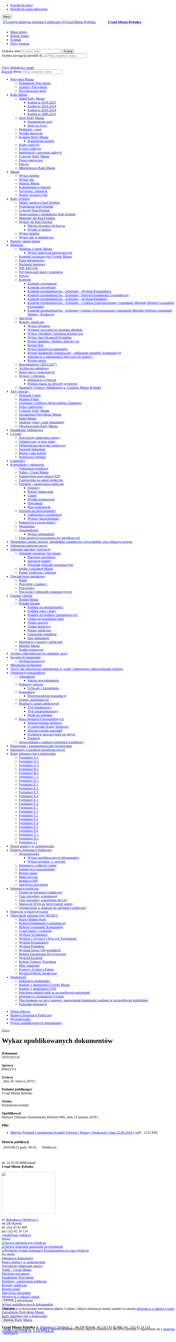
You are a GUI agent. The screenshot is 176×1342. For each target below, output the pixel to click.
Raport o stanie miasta (25, 241)
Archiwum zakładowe (34, 368)
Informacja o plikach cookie (38, 865)
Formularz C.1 (29, 777)
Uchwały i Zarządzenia (43, 688)
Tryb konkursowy (39, 707)
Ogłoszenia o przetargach (44, 515)
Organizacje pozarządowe (28, 673)
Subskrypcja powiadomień (37, 869)
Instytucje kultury (39, 561)
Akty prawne (19, 391)
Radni (23, 580)
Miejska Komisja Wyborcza (46, 226)
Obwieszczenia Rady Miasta (38, 426)
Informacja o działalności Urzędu (41, 996)
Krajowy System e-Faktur (36, 969)
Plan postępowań (39, 507)
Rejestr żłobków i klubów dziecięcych (53, 341)
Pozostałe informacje (33, 1004)
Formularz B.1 (29, 769)
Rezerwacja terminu (32, 457)
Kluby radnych (29, 145)
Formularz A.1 (29, 757)
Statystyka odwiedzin (33, 884)
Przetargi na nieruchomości (37, 511)
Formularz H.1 (29, 838)
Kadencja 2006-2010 (41, 114)
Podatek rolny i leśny (41, 611)
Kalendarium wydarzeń (35, 187)
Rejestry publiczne (31, 322)
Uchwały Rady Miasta (34, 156)
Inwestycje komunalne (25, 657)
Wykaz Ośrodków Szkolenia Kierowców (55, 333)
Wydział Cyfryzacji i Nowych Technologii (47, 938)
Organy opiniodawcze (34, 700)
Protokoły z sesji (30, 129)
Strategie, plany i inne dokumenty (41, 422)
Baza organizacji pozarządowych (41, 719)
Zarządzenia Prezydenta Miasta (40, 414)
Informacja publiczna (24, 888)
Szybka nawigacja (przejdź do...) (24, 55)
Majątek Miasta (29, 646)
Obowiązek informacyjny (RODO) (34, 915)
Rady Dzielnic (20, 199)
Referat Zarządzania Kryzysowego (42, 954)
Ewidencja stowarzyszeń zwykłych (51, 734)
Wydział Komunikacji (34, 942)
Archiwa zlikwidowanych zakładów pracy (39, 653)
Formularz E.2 (28, 788)
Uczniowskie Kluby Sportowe (48, 726)
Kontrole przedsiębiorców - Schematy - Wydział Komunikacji (69, 291)
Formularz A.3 (29, 765)
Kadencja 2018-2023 (41, 102)
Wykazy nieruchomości (43, 518)
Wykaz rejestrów (38, 326)
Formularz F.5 (28, 827)
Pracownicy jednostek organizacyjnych (45, 592)
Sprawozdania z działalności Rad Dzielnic (47, 214)
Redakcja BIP (28, 881)
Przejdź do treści (21, 5)
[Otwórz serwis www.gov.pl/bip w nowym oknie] (32, 22)
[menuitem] (92, 85)
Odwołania (34, 503)
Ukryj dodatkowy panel (18, 67)
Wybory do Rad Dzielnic (36, 222)
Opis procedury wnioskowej (38, 896)
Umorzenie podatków (42, 634)
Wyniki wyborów (39, 229)
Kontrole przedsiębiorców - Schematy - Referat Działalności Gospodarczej (78, 295)
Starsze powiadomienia (43, 680)
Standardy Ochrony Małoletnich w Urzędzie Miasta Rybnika (60, 387)
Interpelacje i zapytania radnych (40, 152)
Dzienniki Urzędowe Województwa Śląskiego (50, 403)
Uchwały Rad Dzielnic (34, 210)
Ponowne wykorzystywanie (29, 911)
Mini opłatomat (29, 965)
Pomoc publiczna (39, 630)
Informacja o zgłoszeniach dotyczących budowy (60, 357)
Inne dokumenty (38, 638)
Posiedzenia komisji (40, 141)
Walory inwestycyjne (33, 195)
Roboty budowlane (40, 491)
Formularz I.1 (28, 842)
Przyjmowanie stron (32, 91)
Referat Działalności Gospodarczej (42, 923)
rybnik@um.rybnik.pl (16, 1235)
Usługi (31, 495)
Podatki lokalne (29, 603)
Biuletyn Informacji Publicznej (31, 850)
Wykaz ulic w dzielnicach (36, 237)
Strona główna (20, 1011)
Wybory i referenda (32, 376)
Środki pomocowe (31, 649)
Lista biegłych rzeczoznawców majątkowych (49, 538)
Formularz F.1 (28, 811)
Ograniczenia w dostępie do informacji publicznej (52, 908)
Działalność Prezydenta (35, 83)
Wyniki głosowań (31, 133)
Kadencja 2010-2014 (41, 110)
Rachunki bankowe (32, 264)
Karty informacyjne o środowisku (33, 753)
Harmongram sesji (39, 122)
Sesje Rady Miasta (31, 118)
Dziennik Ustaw (30, 395)
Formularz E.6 (28, 804)
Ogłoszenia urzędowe (33, 468)
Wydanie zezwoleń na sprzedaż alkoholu (55, 330)
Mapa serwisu (28, 877)
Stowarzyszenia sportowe (44, 723)
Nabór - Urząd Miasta (34, 472)
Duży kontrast (19, 43)
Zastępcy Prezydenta (33, 87)
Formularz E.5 (28, 800)
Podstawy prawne (31, 684)
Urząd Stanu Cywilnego (35, 931)
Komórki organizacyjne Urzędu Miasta (45, 256)
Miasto (15, 172)
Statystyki (25, 318)
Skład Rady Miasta (32, 98)
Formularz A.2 (29, 761)
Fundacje (33, 738)
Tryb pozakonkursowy (42, 711)
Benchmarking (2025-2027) (38, 364)
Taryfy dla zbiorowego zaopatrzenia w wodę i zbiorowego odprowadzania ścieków (66, 669)
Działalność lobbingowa (26, 430)
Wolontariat (27, 526)
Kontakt (15, 40)
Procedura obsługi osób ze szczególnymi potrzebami (54, 992)
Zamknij (8, 1299)
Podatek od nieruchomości (45, 607)
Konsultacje (27, 692)
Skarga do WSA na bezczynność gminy (46, 904)
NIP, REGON (28, 268)
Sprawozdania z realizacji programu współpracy (51, 742)
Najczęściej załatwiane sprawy (39, 437)
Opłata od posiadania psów (45, 619)
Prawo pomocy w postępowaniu (32, 846)
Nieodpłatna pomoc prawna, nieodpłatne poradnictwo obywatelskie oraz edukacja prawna (71, 542)
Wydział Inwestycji (32, 661)
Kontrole (25, 280)
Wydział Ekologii (30, 958)
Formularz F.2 (28, 815)
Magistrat (16, 245)
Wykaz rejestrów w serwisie (46, 861)
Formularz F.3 (28, 819)
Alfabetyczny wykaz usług (37, 441)
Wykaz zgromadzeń (40, 534)
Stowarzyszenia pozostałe (44, 730)
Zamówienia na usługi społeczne (41, 480)
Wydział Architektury (33, 935)
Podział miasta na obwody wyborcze (52, 384)
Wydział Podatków (32, 946)
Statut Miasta (27, 418)
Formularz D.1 (29, 780)
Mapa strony (18, 32)
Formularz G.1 (29, 834)
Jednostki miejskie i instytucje (30, 549)
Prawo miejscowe (31, 160)
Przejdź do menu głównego (28, 9)
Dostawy (33, 488)
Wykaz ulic (26, 179)
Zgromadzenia (28, 530)
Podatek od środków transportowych (52, 615)
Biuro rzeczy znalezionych (37, 372)
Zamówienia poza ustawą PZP (39, 476)
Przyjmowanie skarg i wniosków (41, 272)
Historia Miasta (29, 183)
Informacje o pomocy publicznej (41, 642)
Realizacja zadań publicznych (39, 703)
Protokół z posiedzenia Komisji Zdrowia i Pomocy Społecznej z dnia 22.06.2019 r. (79, 1132)
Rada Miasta (18, 95)
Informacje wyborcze (41, 380)
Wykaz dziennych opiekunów (47, 349)
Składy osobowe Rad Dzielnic (39, 202)
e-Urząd (15, 434)
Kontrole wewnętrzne (42, 283)
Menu (17, 71)
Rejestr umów (36, 360)
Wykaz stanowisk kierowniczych (49, 253)
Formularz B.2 (29, 773)
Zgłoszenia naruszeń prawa (28, 545)
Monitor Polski (29, 399)
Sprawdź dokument (32, 449)
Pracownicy (27, 588)
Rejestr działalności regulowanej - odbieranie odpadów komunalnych (74, 353)
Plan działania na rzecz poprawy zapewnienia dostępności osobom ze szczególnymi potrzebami (83, 1000)
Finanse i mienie (21, 595)
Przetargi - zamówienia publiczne (41, 484)
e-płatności (17, 461)
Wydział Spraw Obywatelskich (40, 950)
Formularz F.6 (28, 831)
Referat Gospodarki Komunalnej (41, 927)
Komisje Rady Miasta (33, 137)
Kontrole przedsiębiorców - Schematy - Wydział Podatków (67, 299)
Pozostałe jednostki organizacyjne (50, 565)
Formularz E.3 (28, 792)
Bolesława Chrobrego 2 (22, 1219)
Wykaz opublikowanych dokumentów (53, 857)
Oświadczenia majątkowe (27, 576)
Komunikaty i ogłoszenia (27, 464)
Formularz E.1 (28, 784)
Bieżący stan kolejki (32, 453)
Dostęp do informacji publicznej (40, 892)
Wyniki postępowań (41, 499)
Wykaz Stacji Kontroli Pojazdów (49, 337)
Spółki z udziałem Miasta (36, 568)
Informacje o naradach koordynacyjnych (37, 750)
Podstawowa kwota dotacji (37, 522)
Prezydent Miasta (22, 79)
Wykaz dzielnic (29, 175)
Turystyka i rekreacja (33, 191)
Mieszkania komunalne (26, 665)
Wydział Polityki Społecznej (38, 973)
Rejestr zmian (19, 36)
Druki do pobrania (39, 715)
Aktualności (27, 676)
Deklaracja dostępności (34, 981)
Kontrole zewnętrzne (41, 287)
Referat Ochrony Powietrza (37, 962)
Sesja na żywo (37, 125)
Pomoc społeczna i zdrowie (37, 572)
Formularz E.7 (28, 807)
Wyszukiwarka (29, 854)
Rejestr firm (35, 345)
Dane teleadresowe (32, 260)
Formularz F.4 (28, 823)
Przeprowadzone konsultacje (46, 696)
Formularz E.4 (28, 796)
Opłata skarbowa (38, 626)
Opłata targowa (37, 622)
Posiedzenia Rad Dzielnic (36, 206)
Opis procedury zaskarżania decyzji (43, 900)
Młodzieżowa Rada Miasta (37, 168)
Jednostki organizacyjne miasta (40, 553)
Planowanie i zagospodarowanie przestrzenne (41, 746)
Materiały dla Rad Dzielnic (37, 218)
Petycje (24, 164)
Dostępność (18, 977)
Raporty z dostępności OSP (37, 988)
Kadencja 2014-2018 (41, 106)
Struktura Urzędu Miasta (35, 249)
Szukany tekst (11, 51)
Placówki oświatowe (41, 557)
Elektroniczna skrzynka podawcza (42, 445)
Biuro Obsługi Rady (32, 919)
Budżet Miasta (28, 599)
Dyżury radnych (30, 148)
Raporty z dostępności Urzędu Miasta (44, 985)
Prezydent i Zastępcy (33, 584)
